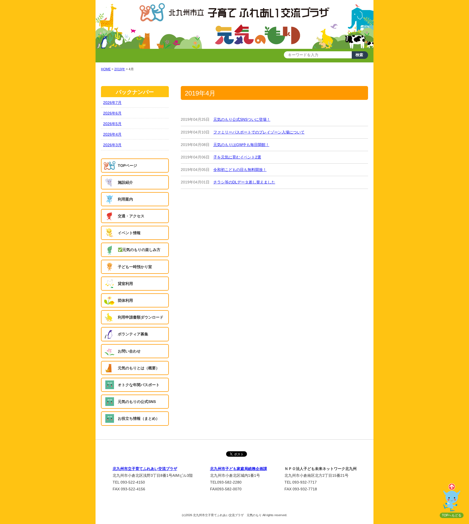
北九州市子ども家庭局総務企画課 (238, 468)
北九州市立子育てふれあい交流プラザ (145, 468)
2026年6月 (112, 113)
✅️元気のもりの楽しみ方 (139, 249)
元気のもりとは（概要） (139, 368)
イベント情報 (129, 233)
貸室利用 (125, 283)
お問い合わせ (129, 351)
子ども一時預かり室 (135, 267)
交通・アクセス (131, 216)
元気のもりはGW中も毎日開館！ (241, 144)
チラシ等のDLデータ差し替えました (244, 182)
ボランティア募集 (133, 334)
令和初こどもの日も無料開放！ (240, 169)
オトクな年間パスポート (139, 385)
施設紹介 (125, 182)
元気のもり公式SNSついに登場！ (241, 119)
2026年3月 (112, 145)
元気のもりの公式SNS (137, 401)
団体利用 (125, 300)
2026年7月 (112, 102)
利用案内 (125, 199)
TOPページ (127, 165)
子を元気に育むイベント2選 (237, 157)
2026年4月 (112, 134)
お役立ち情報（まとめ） (139, 418)
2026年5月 (112, 124)
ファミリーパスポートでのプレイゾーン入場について (259, 132)
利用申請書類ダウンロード (140, 317)
